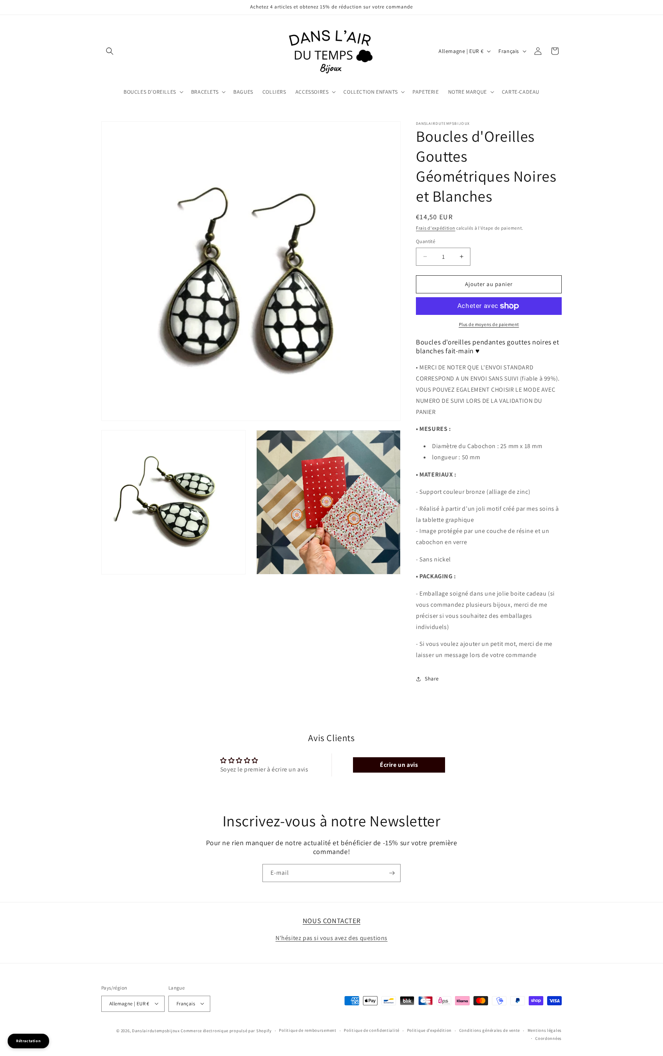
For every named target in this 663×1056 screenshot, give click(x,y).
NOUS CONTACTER (331, 920)
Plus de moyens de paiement (489, 324)
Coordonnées (548, 1038)
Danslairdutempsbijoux (156, 1030)
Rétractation (28, 1040)
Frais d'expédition (435, 228)
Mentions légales (545, 1030)
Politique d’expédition (429, 1030)
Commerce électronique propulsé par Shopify (226, 1030)
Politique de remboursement (307, 1030)
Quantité (425, 241)
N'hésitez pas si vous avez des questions (331, 938)
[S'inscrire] (391, 873)
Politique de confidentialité (371, 1030)
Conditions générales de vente (489, 1030)
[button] (109, 51)
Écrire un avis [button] (399, 765)
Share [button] (432, 678)
